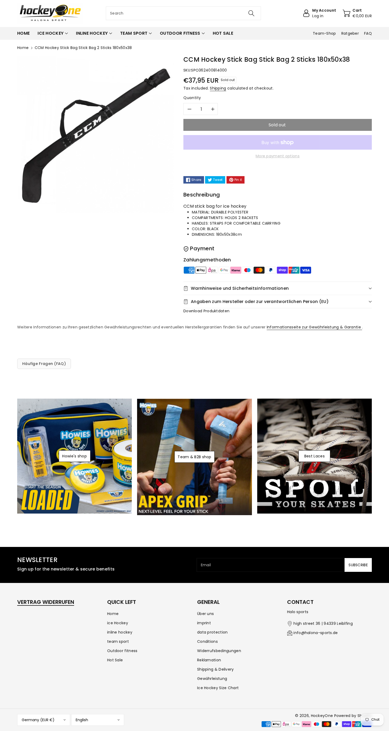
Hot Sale (115, 660)
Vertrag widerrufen (45, 602)
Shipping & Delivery (215, 669)
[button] (53, 33)
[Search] (251, 13)
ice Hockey (117, 623)
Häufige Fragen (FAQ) (44, 363)
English (82, 720)
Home (23, 47)
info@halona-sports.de (315, 632)
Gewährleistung (212, 678)
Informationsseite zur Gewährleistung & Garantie (314, 327)
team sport (118, 641)
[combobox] (183, 13)
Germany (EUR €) (38, 720)
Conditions (207, 641)
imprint (204, 623)
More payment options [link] (278, 156)
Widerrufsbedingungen (219, 650)
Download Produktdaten (206, 311)
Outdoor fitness (122, 650)
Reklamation (209, 660)
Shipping (218, 88)
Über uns (205, 613)
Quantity (192, 97)
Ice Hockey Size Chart (218, 687)
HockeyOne (322, 715)
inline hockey (119, 632)
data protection (212, 632)
